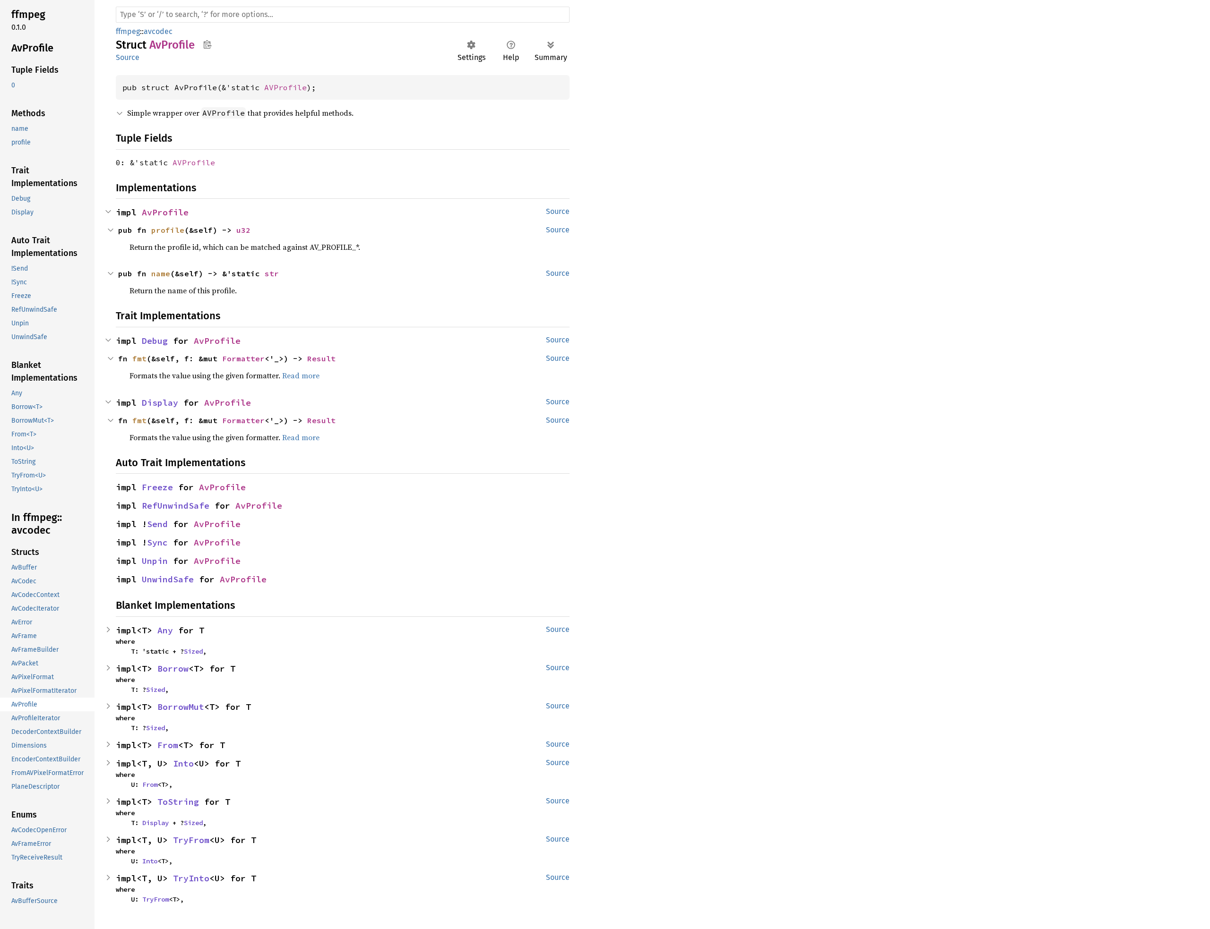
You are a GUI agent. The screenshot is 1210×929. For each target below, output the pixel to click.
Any (165, 630)
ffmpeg (128, 31)
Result (321, 358)
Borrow (173, 668)
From (167, 745)
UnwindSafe (168, 579)
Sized (193, 651)
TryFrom (191, 840)
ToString (178, 801)
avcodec (158, 31)
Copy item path (207, 44)
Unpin (155, 560)
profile (167, 230)
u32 (243, 230)
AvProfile (165, 212)
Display (160, 402)
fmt (139, 358)
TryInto (191, 878)
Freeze (157, 487)
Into (183, 763)
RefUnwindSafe (175, 505)
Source (127, 57)
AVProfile (285, 87)
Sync (157, 542)
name (160, 273)
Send (157, 524)
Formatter (243, 358)
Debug (155, 340)
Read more (301, 375)
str (272, 273)
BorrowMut (180, 706)
